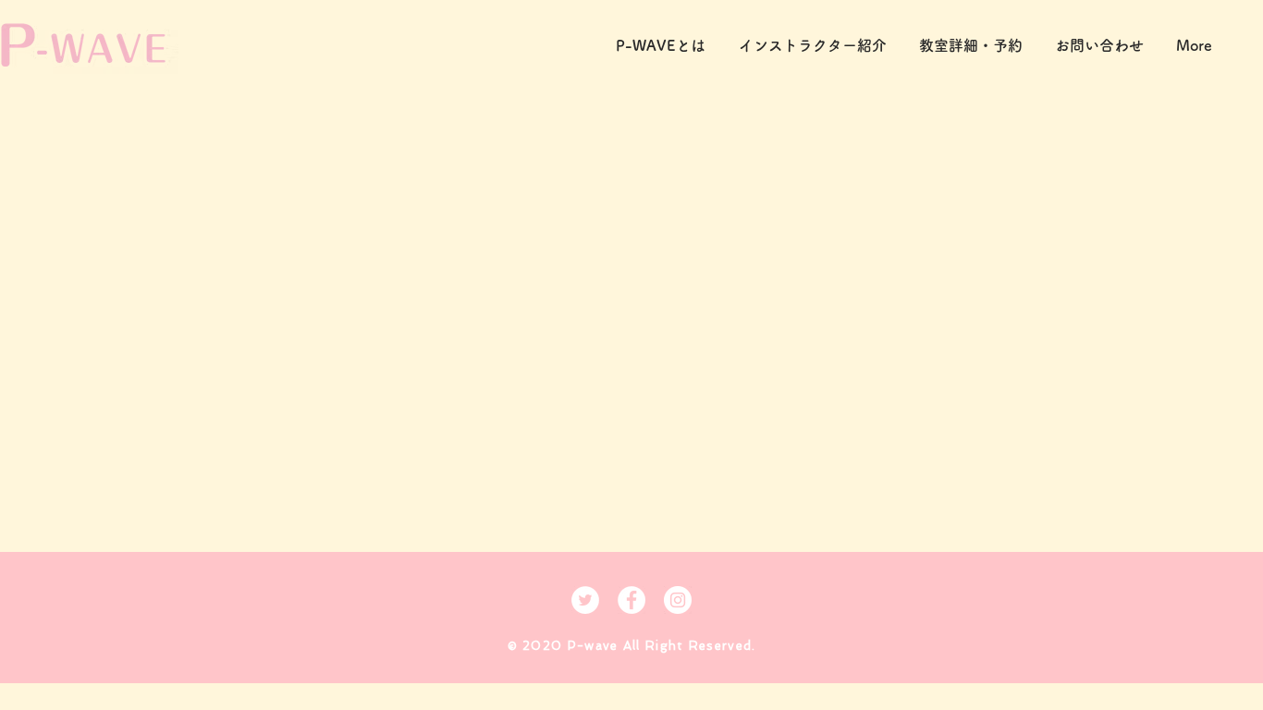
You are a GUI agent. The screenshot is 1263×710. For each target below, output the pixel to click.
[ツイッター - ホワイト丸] (585, 600)
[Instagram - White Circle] (678, 600)
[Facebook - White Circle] (631, 600)
